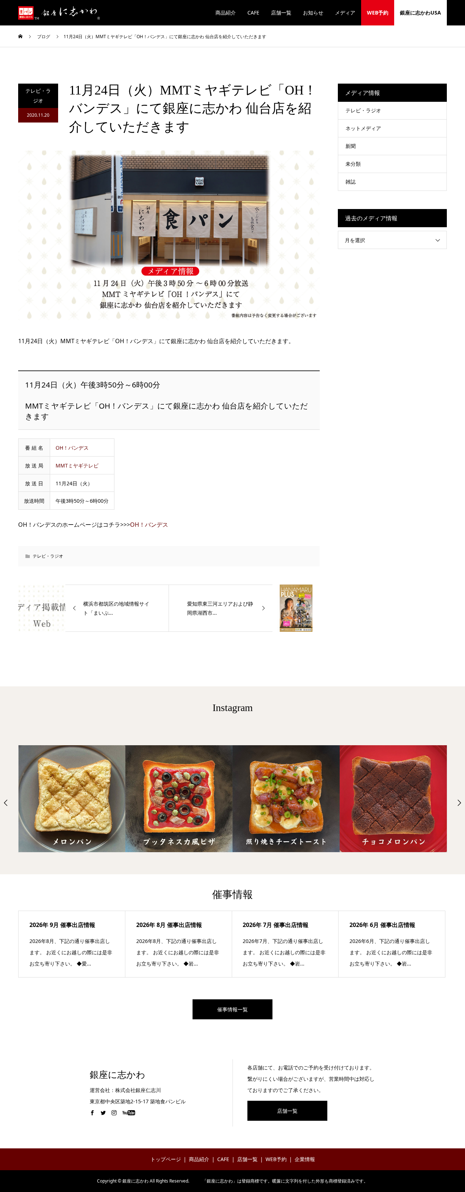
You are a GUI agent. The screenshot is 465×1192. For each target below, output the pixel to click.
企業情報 (305, 1159)
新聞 (350, 146)
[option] (72, 798)
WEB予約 (377, 12)
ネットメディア (363, 128)
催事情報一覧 (232, 1009)
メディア (345, 12)
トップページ (165, 1159)
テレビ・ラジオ (38, 95)
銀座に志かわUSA (420, 12)
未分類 (353, 163)
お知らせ (313, 12)
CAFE (253, 12)
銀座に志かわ (117, 1074)
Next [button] (459, 802)
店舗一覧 (281, 12)
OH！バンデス (72, 447)
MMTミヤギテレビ (77, 465)
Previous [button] (5, 802)
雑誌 (350, 181)
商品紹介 (225, 12)
